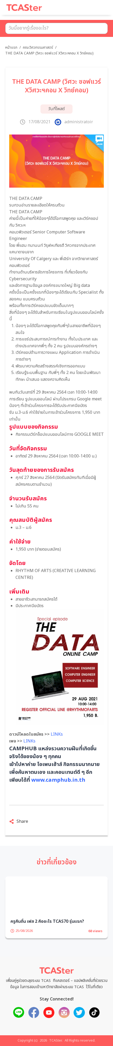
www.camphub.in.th (58, 780)
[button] (97, 10)
